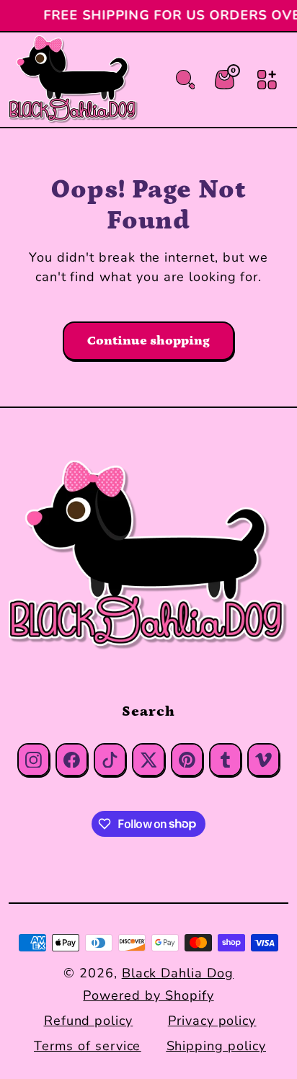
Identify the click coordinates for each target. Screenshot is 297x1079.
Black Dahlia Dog (178, 973)
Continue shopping (148, 340)
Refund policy (88, 1020)
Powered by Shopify (148, 995)
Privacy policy (212, 1020)
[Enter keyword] (185, 79)
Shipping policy (216, 1045)
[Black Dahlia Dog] (148, 556)
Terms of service (87, 1045)
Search (148, 711)
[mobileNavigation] (267, 79)
